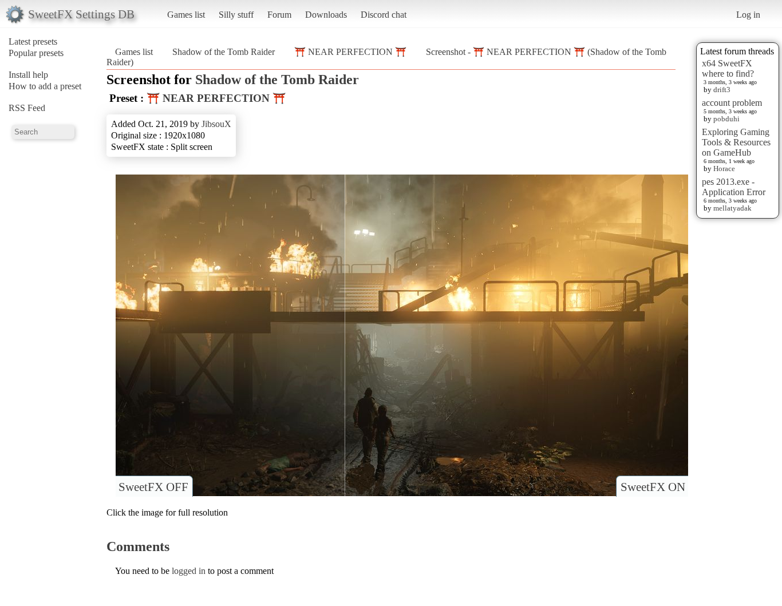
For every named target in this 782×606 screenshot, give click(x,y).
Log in (748, 14)
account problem (732, 103)
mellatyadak (732, 208)
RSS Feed (27, 108)
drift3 (721, 89)
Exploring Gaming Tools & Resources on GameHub (736, 142)
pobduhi (726, 118)
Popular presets (36, 53)
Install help (28, 75)
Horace (724, 168)
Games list (186, 14)
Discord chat (383, 14)
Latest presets (33, 41)
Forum (279, 14)
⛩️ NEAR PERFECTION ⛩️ (350, 52)
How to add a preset (45, 86)
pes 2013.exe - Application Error (733, 187)
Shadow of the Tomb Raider (223, 52)
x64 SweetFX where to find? (728, 68)
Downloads (326, 14)
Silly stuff (236, 14)
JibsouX (216, 124)
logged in (189, 571)
